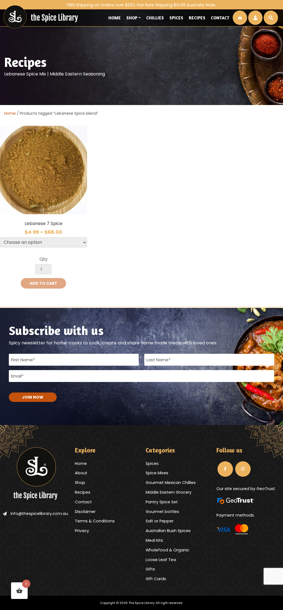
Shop (131, 17)
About (81, 473)
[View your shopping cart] (240, 18)
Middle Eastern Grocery (169, 492)
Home (114, 17)
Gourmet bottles (162, 511)
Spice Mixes (157, 473)
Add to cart (43, 283)
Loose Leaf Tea (161, 559)
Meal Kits (154, 540)
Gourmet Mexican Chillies (171, 482)
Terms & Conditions (95, 521)
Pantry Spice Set (162, 502)
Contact (220, 17)
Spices (176, 17)
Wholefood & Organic (167, 550)
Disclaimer (85, 511)
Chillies (155, 17)
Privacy (82, 530)
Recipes (197, 17)
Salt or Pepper (160, 521)
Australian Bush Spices (168, 530)
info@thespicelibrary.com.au (39, 513)
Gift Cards (156, 579)
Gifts (150, 569)
